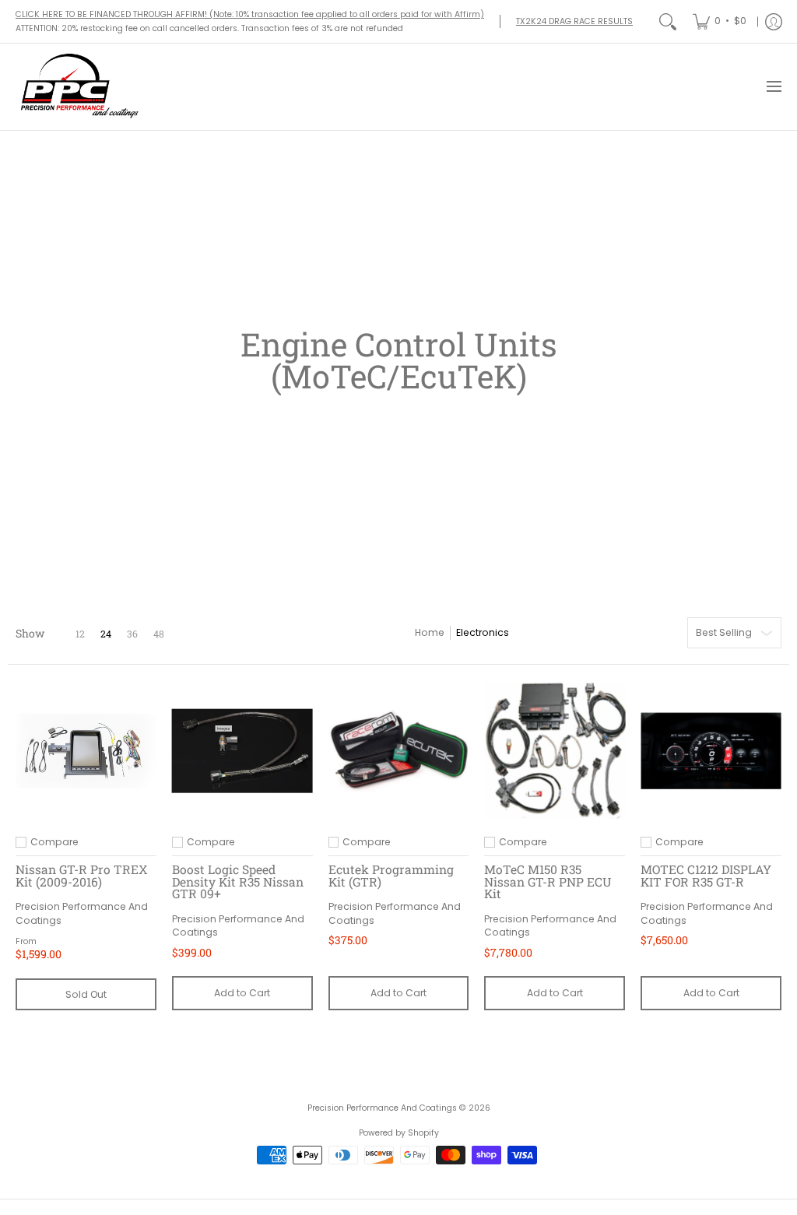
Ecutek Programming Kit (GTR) (391, 876)
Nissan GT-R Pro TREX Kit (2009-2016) (82, 876)
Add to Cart (242, 992)
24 (105, 633)
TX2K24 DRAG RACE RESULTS (574, 21)
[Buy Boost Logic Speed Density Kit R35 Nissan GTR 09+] (242, 750)
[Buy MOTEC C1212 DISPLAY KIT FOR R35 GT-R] (711, 750)
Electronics (482, 632)
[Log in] (773, 21)
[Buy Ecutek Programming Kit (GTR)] (398, 750)
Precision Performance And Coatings (382, 1108)
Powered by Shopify (399, 1133)
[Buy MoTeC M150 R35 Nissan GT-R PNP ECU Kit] (554, 750)
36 (132, 633)
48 (158, 633)
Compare (54, 842)
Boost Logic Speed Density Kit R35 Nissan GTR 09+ (238, 881)
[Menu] (773, 87)
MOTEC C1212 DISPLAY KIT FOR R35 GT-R (706, 876)
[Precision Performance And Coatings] (78, 87)
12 (80, 633)
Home (429, 632)
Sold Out (86, 994)
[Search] (668, 21)
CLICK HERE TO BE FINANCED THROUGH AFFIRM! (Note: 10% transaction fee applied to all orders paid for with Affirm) (250, 14)
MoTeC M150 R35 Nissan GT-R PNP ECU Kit (548, 881)
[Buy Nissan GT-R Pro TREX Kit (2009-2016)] (86, 750)
